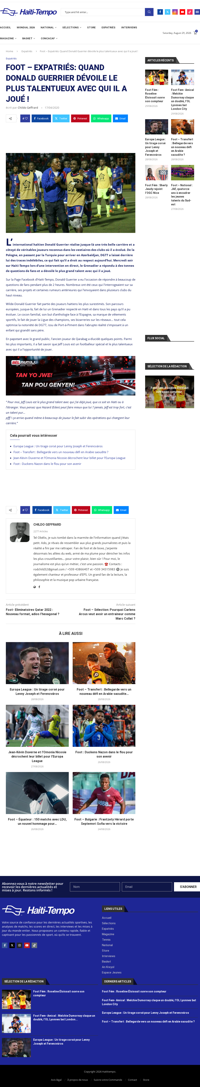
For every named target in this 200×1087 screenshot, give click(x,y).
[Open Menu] (197, 12)
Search (149, 12)
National (47, 27)
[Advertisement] (70, 136)
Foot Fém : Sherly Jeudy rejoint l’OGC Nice (156, 189)
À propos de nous (77, 1080)
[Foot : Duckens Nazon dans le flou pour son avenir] (104, 726)
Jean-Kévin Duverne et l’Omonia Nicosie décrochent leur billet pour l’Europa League (69, 458)
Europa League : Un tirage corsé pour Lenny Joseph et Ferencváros (58, 446)
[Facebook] (160, 12)
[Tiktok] (190, 12)
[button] (148, 391)
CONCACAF (48, 38)
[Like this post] (26, 118)
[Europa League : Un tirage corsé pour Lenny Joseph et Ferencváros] (37, 663)
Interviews (129, 27)
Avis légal (56, 1080)
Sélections (70, 27)
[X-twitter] (12, 945)
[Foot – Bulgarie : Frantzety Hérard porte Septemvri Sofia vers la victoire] (104, 793)
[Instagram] (175, 12)
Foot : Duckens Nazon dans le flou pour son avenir (47, 464)
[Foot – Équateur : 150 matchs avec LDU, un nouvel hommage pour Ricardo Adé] (37, 793)
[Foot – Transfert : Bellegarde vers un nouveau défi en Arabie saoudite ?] (104, 663)
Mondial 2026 (26, 27)
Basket (27, 38)
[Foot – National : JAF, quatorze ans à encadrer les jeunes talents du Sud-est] (182, 172)
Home (9, 51)
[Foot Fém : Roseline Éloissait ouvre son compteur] (156, 77)
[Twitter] (167, 12)
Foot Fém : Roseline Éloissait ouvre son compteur (155, 95)
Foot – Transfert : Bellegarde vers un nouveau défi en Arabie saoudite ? (60, 452)
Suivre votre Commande (108, 1080)
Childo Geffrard (28, 107)
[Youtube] (182, 12)
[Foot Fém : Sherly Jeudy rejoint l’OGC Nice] (156, 172)
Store (91, 27)
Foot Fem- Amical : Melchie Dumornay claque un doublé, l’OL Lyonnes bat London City (182, 99)
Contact (132, 1080)
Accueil (5, 27)
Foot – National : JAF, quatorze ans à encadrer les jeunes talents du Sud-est (182, 195)
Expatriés (108, 27)
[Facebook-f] (4, 945)
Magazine (7, 38)
